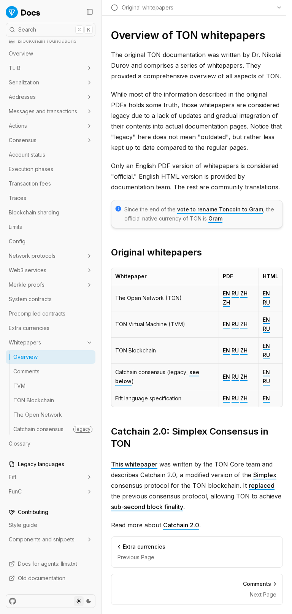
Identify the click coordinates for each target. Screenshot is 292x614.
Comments (26, 371)
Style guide (23, 525)
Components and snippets (42, 539)
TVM (19, 385)
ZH (244, 293)
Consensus (22, 140)
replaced (262, 485)
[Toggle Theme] (83, 601)
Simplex (264, 475)
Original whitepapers (156, 252)
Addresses (22, 97)
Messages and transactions (43, 111)
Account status (27, 154)
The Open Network (37, 414)
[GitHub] (12, 601)
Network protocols (32, 255)
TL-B (15, 68)
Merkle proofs (26, 284)
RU (235, 293)
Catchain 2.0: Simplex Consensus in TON (189, 437)
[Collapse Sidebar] (89, 11)
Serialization (24, 82)
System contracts (30, 299)
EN (226, 293)
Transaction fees (30, 183)
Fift (12, 477)
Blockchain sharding (34, 212)
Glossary (19, 443)
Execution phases (31, 169)
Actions (18, 125)
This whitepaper (134, 464)
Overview (21, 53)
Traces (17, 198)
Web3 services (27, 270)
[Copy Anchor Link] (208, 252)
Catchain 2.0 (181, 525)
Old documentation (41, 578)
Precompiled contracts (37, 313)
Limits (15, 227)
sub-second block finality (147, 507)
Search (54, 29)
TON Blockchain (33, 400)
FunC (15, 491)
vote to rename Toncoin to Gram (220, 209)
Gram (215, 218)
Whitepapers (25, 342)
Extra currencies (29, 328)
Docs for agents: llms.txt (47, 563)
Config (17, 241)
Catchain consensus (51, 429)
